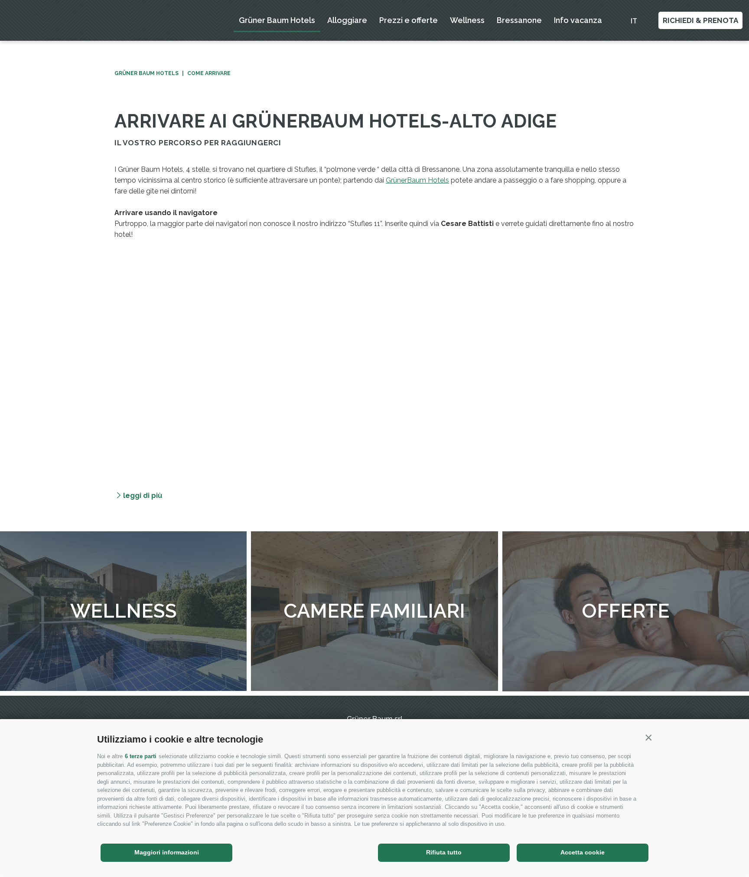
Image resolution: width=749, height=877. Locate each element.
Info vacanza (578, 20)
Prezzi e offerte (408, 20)
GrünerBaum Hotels (417, 180)
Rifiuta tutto (444, 852)
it (634, 21)
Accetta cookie (582, 852)
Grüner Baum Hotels (277, 20)
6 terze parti (140, 756)
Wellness (467, 20)
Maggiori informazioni (166, 852)
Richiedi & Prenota (700, 20)
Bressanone (519, 20)
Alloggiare (347, 20)
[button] (648, 737)
